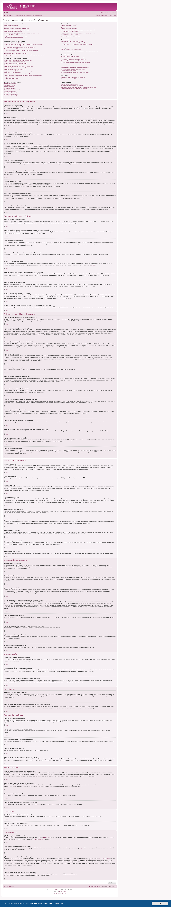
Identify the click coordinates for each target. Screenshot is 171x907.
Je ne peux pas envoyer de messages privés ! (72, 41)
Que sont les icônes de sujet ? (11, 95)
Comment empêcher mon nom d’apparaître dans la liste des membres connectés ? (23, 44)
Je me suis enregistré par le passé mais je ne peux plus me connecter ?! (21, 33)
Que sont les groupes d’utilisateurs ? (69, 28)
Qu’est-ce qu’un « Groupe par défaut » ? (70, 34)
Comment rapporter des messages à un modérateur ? (17, 73)
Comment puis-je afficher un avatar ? (12, 52)
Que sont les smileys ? (9, 86)
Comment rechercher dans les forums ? (70, 56)
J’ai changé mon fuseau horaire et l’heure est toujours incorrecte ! (19, 47)
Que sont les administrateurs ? (68, 25)
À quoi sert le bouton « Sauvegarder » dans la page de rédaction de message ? (23, 75)
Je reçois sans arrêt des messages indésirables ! (73, 42)
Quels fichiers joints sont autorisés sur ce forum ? (73, 77)
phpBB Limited (47, 837)
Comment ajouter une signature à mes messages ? (16, 63)
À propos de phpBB (37, 839)
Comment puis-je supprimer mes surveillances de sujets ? (75, 72)
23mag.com (113, 15)
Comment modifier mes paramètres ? (13, 42)
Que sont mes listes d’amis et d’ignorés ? (71, 49)
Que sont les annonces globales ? (12, 89)
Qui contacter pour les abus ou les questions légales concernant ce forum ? (79, 87)
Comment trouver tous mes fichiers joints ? (71, 78)
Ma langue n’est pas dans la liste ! (12, 48)
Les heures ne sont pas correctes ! (12, 45)
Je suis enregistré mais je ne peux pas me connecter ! (17, 30)
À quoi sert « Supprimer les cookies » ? (13, 37)
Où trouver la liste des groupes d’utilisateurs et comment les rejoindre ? (78, 30)
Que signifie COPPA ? (9, 27)
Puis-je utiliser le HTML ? (10, 85)
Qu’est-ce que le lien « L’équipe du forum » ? (71, 36)
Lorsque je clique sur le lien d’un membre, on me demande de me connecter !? (24, 55)
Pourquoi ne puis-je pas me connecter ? (13, 31)
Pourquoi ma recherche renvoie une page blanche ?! (73, 59)
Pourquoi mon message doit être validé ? (13, 77)
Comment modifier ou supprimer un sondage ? (15, 67)
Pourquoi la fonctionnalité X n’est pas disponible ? (72, 85)
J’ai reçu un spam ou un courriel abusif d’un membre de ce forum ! (77, 44)
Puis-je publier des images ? (10, 88)
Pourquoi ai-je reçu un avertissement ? (13, 72)
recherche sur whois (104, 858)
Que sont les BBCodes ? (10, 83)
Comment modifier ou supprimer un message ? (15, 61)
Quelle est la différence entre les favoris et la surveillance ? (75, 67)
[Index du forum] (11, 6)
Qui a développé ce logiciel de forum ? (70, 84)
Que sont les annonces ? (10, 91)
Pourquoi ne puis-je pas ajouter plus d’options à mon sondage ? (19, 66)
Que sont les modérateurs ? (67, 27)
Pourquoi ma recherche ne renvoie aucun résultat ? (73, 57)
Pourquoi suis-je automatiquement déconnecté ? (15, 36)
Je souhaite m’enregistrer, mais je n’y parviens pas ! (16, 28)
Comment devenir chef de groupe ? (69, 31)
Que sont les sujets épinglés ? (11, 92)
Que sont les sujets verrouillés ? (11, 94)
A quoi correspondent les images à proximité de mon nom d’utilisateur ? (21, 50)
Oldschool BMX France (102, 15)
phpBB (93, 265)
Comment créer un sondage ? (11, 64)
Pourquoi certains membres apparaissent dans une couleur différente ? (78, 33)
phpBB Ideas (84, 848)
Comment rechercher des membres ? (70, 60)
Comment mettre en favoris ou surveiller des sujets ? (73, 69)
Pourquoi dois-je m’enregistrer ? (11, 25)
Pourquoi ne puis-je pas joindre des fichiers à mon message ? (18, 70)
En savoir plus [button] (58, 903)
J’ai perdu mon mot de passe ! (11, 34)
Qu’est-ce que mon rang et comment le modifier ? (15, 53)
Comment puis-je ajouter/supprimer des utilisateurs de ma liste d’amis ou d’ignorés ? (81, 51)
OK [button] (160, 903)
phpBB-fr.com (62, 891)
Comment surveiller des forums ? (69, 70)
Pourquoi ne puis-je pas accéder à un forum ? (15, 69)
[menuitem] (6, 13)
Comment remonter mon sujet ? (11, 78)
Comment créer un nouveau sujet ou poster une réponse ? (18, 60)
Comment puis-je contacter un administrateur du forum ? (74, 88)
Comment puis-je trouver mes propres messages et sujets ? (75, 62)
